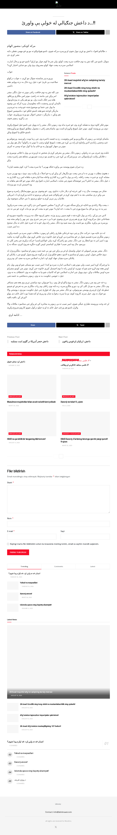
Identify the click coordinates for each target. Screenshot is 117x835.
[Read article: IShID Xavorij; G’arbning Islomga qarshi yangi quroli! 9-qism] (85, 424)
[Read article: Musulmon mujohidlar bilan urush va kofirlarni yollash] (31, 387)
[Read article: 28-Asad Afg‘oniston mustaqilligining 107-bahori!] (13, 729)
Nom (10, 518)
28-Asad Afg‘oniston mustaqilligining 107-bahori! (40, 726)
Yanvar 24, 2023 (68, 368)
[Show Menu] (8, 4)
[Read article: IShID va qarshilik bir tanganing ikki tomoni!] (31, 424)
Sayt (63, 531)
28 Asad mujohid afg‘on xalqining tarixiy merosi (30, 692)
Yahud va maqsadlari (28, 583)
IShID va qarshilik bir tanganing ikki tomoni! (26, 439)
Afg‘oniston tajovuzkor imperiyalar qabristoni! (39, 715)
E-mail (11, 531)
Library (58, 804)
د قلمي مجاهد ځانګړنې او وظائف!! (75, 365)
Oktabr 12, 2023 (14, 365)
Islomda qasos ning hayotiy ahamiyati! (36, 605)
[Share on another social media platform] (107, 32)
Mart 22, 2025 (67, 445)
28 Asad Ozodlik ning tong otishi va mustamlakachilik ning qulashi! (47, 704)
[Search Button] (108, 4)
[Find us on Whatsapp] (59, 827)
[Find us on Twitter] (56, 827)
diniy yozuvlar (70, 359)
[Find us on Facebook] (52, 827)
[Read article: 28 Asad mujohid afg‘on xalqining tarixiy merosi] (58, 662)
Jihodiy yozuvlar (71, 434)
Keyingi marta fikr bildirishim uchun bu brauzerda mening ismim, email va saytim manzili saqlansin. (54, 544)
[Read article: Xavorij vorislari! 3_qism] (85, 387)
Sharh (10, 482)
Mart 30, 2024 (13, 406)
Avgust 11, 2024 (14, 443)
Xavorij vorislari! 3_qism (72, 402)
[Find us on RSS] (63, 827)
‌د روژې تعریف (20, 780)
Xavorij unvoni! (26, 594)
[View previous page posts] (84, 107)
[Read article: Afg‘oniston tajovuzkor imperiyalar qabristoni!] (13, 718)
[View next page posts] (89, 107)
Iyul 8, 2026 (66, 406)
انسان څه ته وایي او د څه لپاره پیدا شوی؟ (24, 573)
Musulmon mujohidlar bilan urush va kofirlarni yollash (31, 402)
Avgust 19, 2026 (16, 695)
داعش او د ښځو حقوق (16, 361)
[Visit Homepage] (58, 4)
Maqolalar (15, 396)
